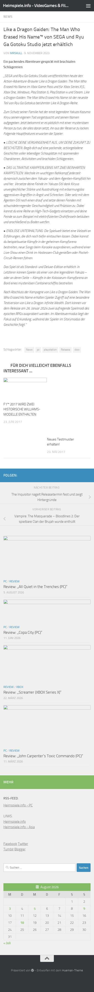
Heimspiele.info (14, 822)
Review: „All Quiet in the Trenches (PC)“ (35, 586)
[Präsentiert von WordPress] (32, 970)
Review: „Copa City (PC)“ (22, 632)
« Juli (7, 943)
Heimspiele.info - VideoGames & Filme (37, 5)
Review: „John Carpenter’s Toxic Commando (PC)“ (43, 756)
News (7, 17)
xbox (76, 349)
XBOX (19, 687)
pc (38, 349)
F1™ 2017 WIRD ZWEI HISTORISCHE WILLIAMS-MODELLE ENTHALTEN (21, 409)
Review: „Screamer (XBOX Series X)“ (32, 692)
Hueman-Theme (72, 970)
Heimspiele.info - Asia (19, 827)
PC (5, 581)
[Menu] (88, 5)
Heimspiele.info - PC (18, 805)
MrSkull (16, 53)
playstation (50, 349)
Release (65, 349)
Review (14, 581)
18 (22, 923)
